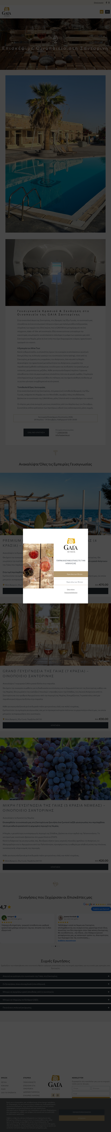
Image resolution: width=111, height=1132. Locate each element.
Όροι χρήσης (71, 589)
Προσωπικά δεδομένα (70, 592)
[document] (55, 566)
